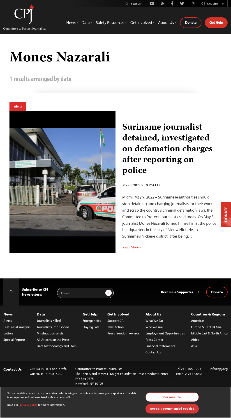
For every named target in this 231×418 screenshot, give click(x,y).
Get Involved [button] (141, 22)
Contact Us (153, 352)
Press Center (154, 339)
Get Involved (118, 314)
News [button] (71, 22)
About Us (153, 314)
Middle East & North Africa (209, 333)
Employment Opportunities (165, 333)
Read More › (131, 248)
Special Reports (14, 339)
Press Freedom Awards (123, 333)
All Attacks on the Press (53, 339)
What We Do (154, 320)
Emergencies (92, 320)
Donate (190, 22)
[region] (115, 402)
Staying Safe (91, 327)
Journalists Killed (49, 320)
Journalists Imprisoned (53, 327)
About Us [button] (166, 22)
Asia (194, 346)
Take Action (115, 327)
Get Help (216, 22)
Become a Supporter (177, 292)
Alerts (18, 106)
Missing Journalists (50, 333)
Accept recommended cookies (172, 408)
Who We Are (154, 327)
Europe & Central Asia (206, 327)
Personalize (172, 397)
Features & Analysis (16, 327)
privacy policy (28, 405)
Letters (8, 333)
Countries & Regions (208, 314)
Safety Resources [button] (110, 22)
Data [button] (86, 22)
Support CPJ (116, 320)
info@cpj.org (219, 369)
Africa (195, 339)
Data (41, 314)
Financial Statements (160, 346)
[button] (222, 3)
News (8, 314)
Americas (197, 320)
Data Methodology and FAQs (56, 346)
